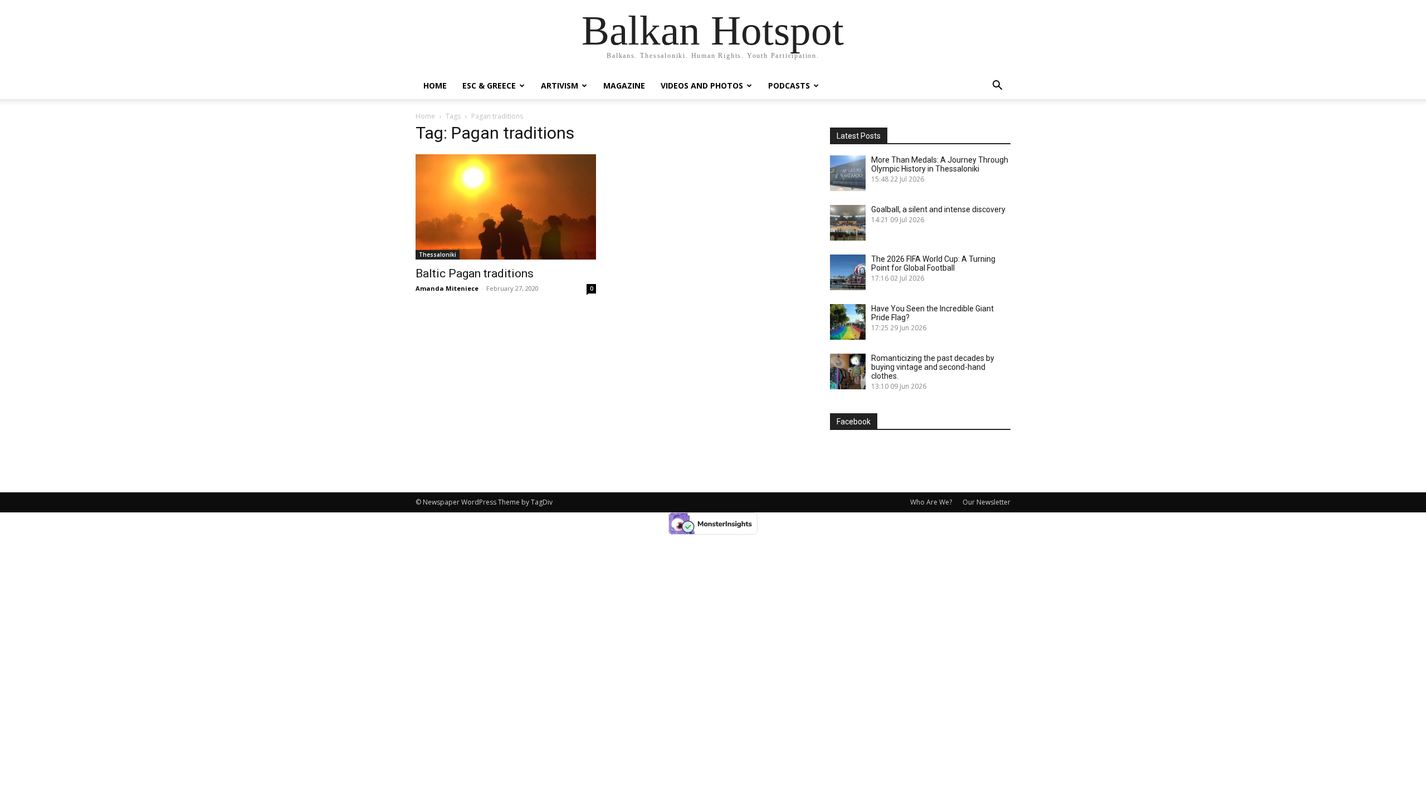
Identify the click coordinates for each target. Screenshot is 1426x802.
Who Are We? (931, 502)
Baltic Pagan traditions (475, 273)
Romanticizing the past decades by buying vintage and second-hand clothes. (932, 367)
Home (435, 85)
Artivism (559, 85)
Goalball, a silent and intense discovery (938, 209)
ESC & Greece (489, 85)
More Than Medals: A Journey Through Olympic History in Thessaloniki (939, 164)
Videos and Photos (702, 85)
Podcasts (789, 85)
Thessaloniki (437, 254)
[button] (997, 86)
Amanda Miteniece (447, 288)
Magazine (624, 85)
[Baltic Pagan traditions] (506, 207)
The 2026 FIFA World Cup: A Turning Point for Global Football (933, 263)
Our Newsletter (986, 502)
